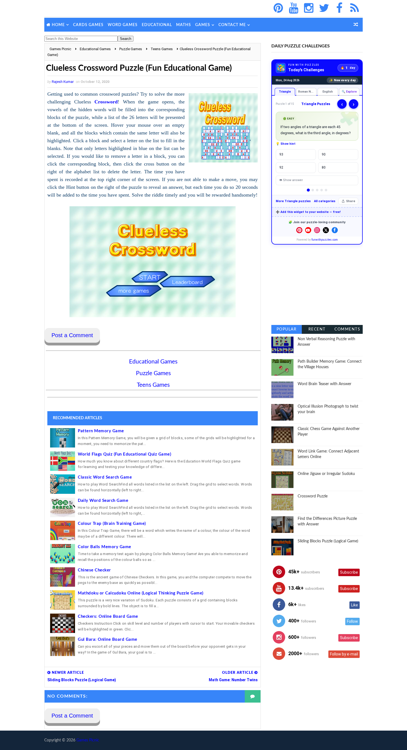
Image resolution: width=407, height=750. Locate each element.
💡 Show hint (285, 144)
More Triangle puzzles (293, 201)
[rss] (354, 8)
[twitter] (324, 8)
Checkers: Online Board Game (108, 616)
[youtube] (293, 8)
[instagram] (309, 8)
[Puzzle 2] (312, 190)
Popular (287, 329)
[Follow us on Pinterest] (299, 230)
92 (281, 167)
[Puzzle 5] (326, 190)
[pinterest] (278, 8)
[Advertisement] (317, 284)
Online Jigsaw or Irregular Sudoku (326, 474)
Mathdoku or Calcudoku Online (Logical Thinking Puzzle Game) (141, 593)
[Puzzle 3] (317, 190)
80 (324, 167)
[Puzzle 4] (321, 190)
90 (324, 154)
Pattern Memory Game (101, 431)
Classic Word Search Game (105, 477)
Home (58, 25)
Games (202, 25)
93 (281, 154)
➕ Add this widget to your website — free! (308, 212)
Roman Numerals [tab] (307, 91)
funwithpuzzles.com (324, 239)
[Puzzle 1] (308, 190)
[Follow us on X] (326, 230)
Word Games (123, 25)
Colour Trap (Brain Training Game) (112, 524)
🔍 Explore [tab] (349, 91)
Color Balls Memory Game (104, 547)
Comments (347, 329)
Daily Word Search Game (103, 501)
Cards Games (88, 25)
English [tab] (328, 91)
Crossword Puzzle (313, 496)
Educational (157, 25)
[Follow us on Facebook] (335, 230)
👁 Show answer (291, 180)
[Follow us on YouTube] (308, 230)
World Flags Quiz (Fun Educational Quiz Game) (124, 454)
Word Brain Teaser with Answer (324, 384)
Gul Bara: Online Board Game (107, 639)
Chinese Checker (94, 570)
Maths (183, 25)
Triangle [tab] (285, 91)
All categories (324, 201)
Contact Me (232, 25)
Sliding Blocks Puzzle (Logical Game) (328, 541)
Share (350, 201)
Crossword (106, 102)
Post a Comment (72, 335)
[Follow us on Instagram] (317, 230)
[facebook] (339, 8)
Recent (317, 329)
